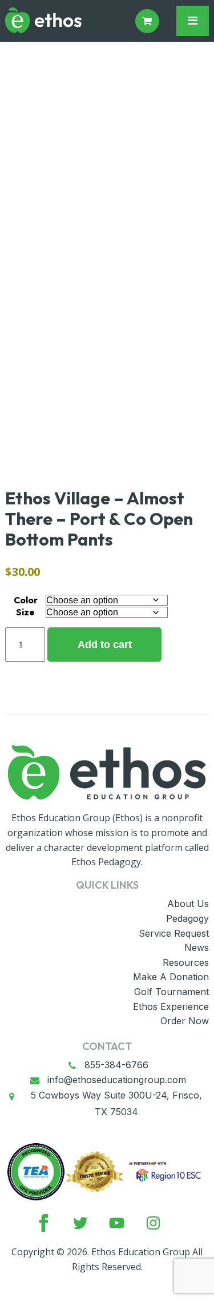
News (196, 947)
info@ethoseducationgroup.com (116, 1079)
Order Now (184, 1021)
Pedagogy (187, 918)
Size (25, 612)
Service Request (174, 933)
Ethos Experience (171, 1006)
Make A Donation (171, 976)
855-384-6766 (116, 1065)
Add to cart (105, 644)
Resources (186, 962)
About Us (188, 903)
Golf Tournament (171, 991)
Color (26, 600)
